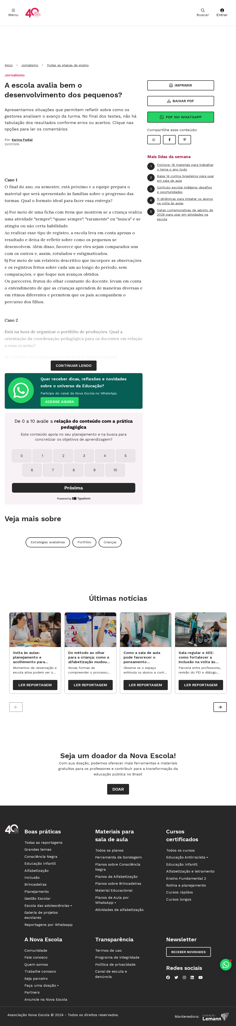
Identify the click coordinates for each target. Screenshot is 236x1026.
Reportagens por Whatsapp (48, 924)
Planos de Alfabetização (116, 876)
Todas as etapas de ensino (68, 65)
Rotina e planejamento (186, 885)
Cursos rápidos (179, 892)
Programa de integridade (117, 957)
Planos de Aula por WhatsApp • (112, 900)
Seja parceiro (36, 978)
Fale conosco (35, 957)
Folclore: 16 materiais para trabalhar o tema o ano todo (182, 167)
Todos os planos (109, 850)
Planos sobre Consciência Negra (117, 867)
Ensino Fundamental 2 (186, 878)
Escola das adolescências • (48, 905)
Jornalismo (29, 65)
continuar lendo (73, 365)
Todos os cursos (180, 850)
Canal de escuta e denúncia (111, 974)
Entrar (222, 15)
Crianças (110, 542)
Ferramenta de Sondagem (118, 857)
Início (9, 65)
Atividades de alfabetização (119, 910)
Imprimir (183, 85)
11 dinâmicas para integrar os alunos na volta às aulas (181, 201)
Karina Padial (22, 140)
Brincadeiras (35, 884)
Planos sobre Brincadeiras (118, 883)
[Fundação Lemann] (216, 1016)
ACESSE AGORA (59, 401)
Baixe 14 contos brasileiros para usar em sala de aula (182, 178)
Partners (32, 992)
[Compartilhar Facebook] (169, 139)
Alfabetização (36, 870)
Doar (118, 789)
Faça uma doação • (41, 985)
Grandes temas (37, 849)
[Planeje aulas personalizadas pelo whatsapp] (226, 965)
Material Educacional (114, 890)
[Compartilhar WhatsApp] (154, 139)
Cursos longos (178, 899)
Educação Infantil (40, 863)
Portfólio (84, 542)
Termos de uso (108, 950)
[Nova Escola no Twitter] (176, 977)
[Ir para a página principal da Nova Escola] (33, 12)
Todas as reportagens (43, 842)
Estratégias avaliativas (48, 542)
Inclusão (32, 877)
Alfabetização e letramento (190, 871)
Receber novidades (188, 952)
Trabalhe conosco (40, 971)
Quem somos (36, 964)
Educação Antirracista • (187, 857)
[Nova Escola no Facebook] (168, 977)
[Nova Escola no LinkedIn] (192, 977)
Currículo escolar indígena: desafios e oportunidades (181, 189)
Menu (13, 15)
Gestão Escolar (37, 898)
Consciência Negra (40, 856)
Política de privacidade (115, 964)
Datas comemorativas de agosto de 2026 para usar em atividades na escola (181, 214)
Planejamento (36, 891)
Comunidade (35, 950)
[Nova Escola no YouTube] (200, 977)
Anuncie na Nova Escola (45, 999)
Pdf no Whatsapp (184, 117)
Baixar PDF (183, 101)
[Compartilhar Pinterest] (184, 139)
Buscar (203, 15)
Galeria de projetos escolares (41, 915)
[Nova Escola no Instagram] (184, 977)
